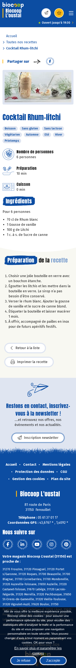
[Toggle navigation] (71, 14)
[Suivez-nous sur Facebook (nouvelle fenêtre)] (8, 544)
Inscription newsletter (41, 438)
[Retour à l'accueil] (13, 5)
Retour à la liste (27, 348)
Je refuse (23, 660)
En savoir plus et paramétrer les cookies (38, 650)
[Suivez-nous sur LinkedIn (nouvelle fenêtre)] (22, 544)
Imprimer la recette (32, 362)
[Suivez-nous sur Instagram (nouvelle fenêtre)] (51, 544)
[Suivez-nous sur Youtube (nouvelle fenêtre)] (37, 544)
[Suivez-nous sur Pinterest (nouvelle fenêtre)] (66, 544)
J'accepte (53, 660)
